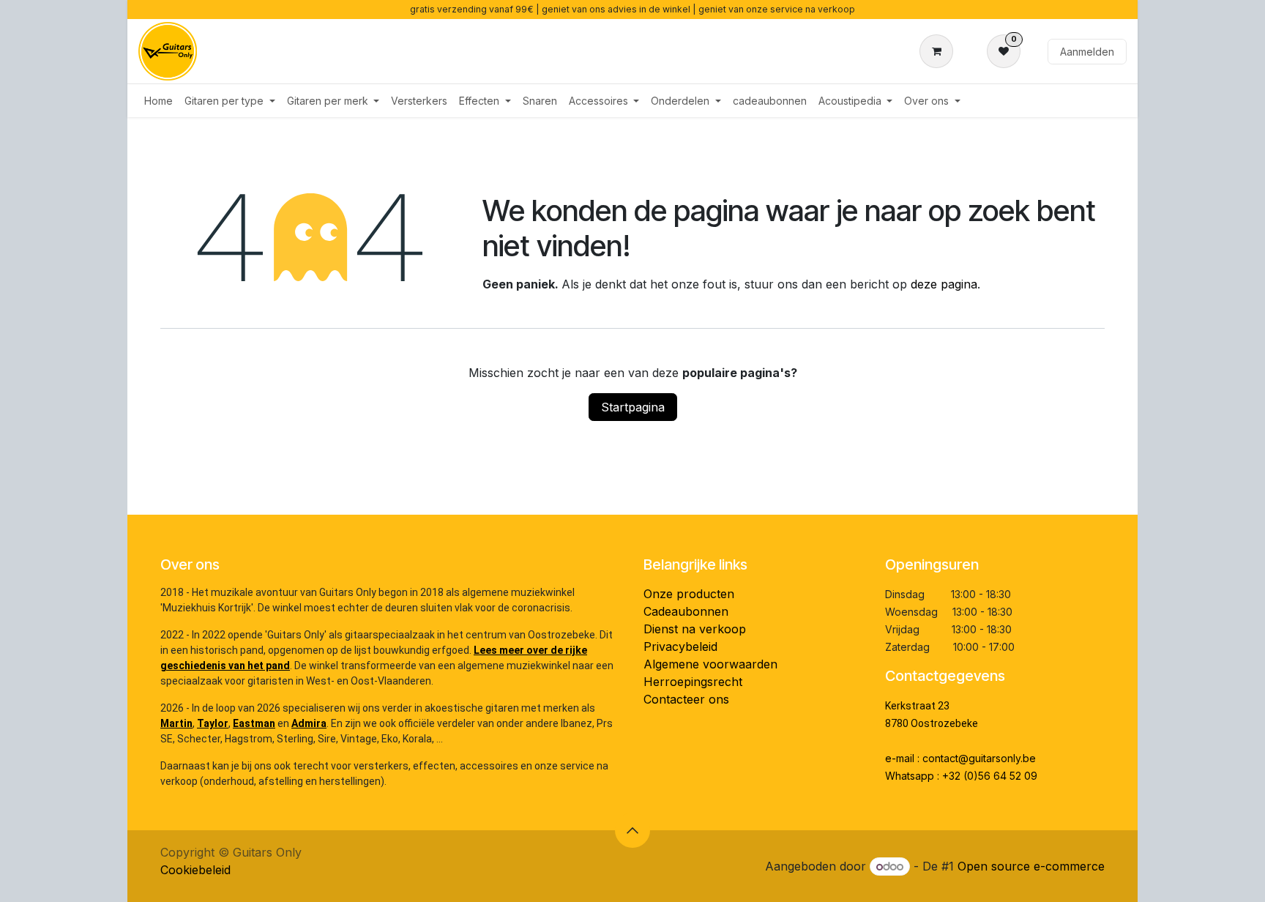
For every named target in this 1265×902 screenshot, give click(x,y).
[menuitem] (158, 100)
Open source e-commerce (1031, 866)
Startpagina (633, 407)
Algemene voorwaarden (710, 664)
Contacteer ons (686, 699)
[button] (632, 830)
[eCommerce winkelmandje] (939, 51)
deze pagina (944, 284)
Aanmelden (1087, 51)
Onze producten (688, 593)
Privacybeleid (680, 646)
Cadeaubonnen (685, 611)
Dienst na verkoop (694, 629)
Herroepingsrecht (692, 681)
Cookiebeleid (195, 869)
